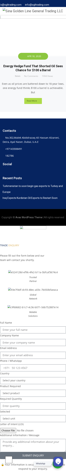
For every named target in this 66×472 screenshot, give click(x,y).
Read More (32, 101)
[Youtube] (35, 171)
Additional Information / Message (19, 435)
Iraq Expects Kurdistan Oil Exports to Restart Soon (30, 198)
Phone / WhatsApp (11, 360)
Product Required (10, 386)
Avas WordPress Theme (28, 217)
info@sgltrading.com (37, 4)
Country (4, 373)
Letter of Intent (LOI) (12, 424)
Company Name (9, 335)
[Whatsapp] (30, 171)
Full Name (6, 322)
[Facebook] (15, 171)
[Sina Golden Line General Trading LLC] (33, 11)
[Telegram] (25, 171)
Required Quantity (11, 398)
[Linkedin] (5, 171)
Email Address (8, 348)
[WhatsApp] (56, 6)
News (17, 76)
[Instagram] (20, 171)
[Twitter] (10, 171)
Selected (5, 411)
